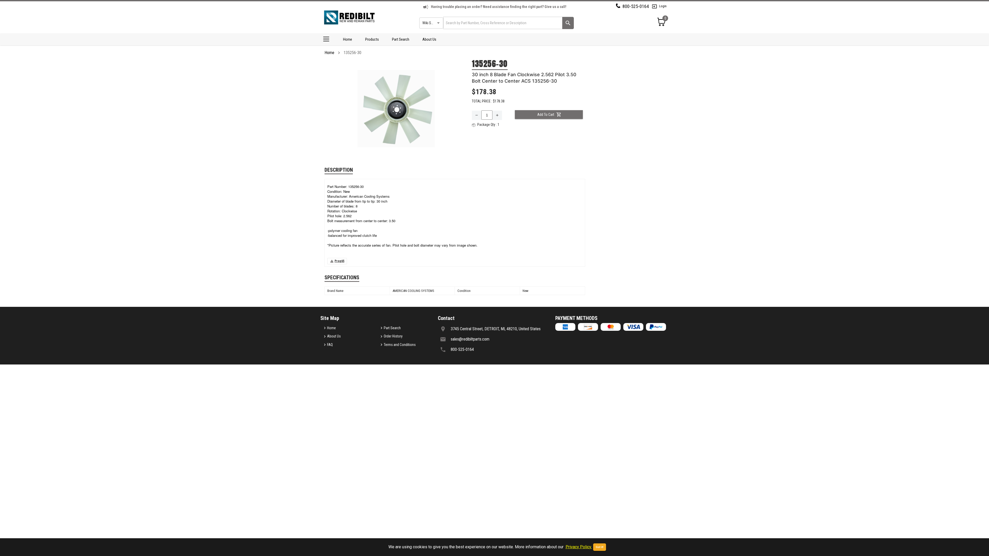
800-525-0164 (636, 6)
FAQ (330, 345)
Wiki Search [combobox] (430, 23)
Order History (393, 336)
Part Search (400, 39)
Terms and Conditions (400, 345)
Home (347, 39)
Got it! (599, 547)
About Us (429, 39)
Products (372, 39)
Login (663, 6)
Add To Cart (545, 114)
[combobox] (502, 22)
